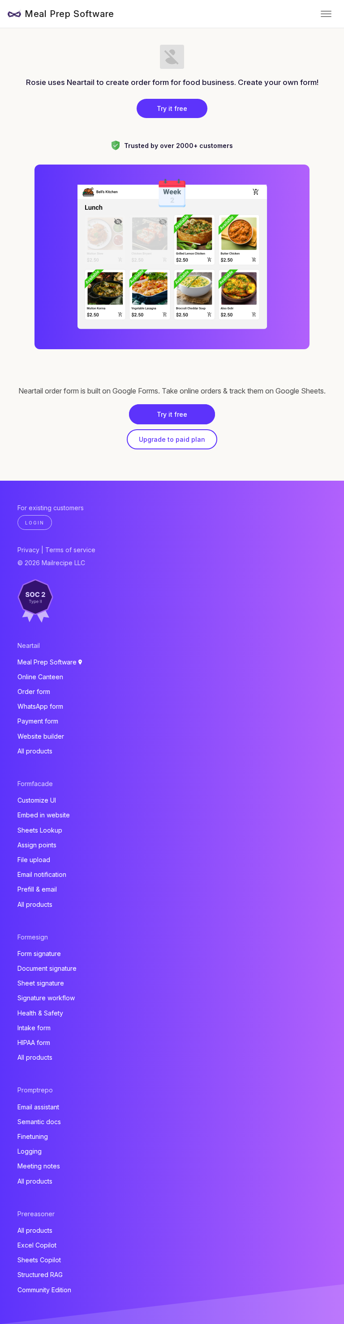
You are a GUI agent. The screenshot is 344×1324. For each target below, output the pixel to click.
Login (34, 522)
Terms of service (70, 550)
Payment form (37, 721)
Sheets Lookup (39, 830)
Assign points (36, 845)
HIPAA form (33, 1042)
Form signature (39, 953)
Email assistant (38, 1107)
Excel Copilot (36, 1245)
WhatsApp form (40, 706)
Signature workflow (46, 998)
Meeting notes (38, 1166)
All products (34, 751)
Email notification (41, 874)
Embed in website (43, 815)
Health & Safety (40, 1013)
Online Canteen (40, 677)
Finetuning (32, 1136)
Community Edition (44, 1290)
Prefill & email (37, 889)
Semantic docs (39, 1121)
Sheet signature (40, 983)
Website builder (40, 736)
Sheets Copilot (39, 1260)
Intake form (34, 1028)
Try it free (172, 108)
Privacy (28, 550)
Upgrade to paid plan (172, 439)
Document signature (47, 968)
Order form (33, 691)
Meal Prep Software (69, 13)
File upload (33, 859)
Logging (29, 1151)
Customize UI (36, 800)
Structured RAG (40, 1274)
